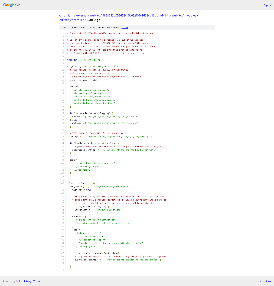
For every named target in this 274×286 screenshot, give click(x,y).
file (124, 27)
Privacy (27, 281)
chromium (66, 15)
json (268, 281)
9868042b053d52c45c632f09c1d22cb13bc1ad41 (134, 15)
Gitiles (19, 281)
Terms (36, 281)
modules (190, 15)
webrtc (95, 15)
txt (261, 281)
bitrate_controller (71, 20)
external (81, 15)
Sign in (267, 4)
